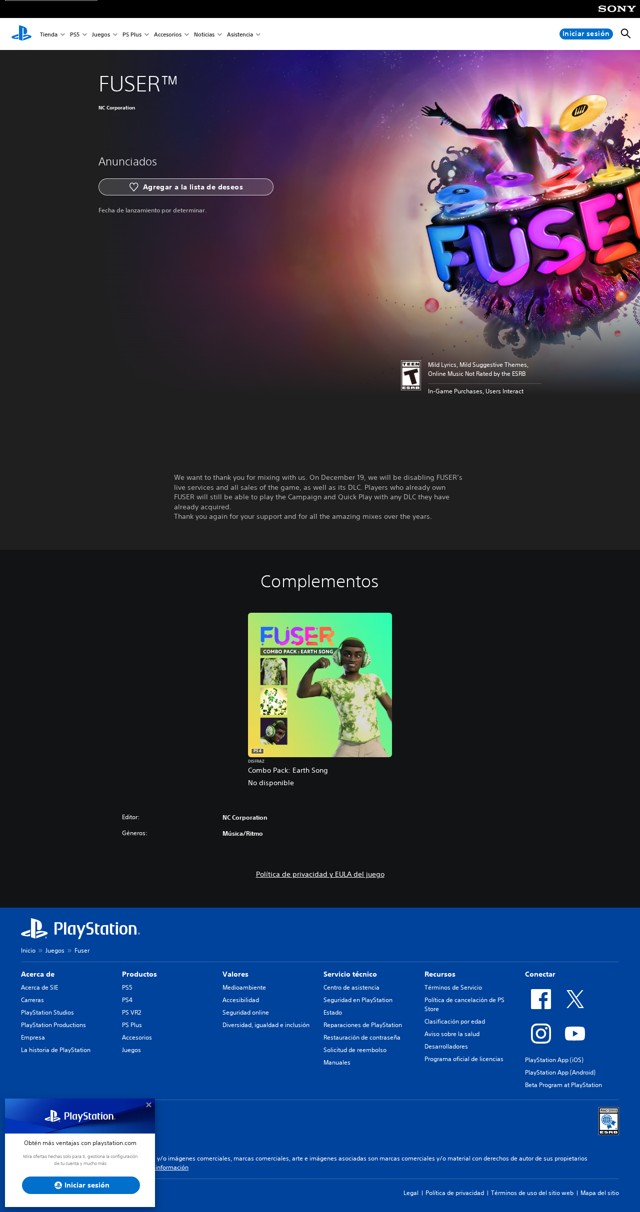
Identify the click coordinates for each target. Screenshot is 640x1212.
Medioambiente (244, 987)
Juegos (101, 34)
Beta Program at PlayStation (563, 1085)
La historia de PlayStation (55, 1050)
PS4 (127, 1000)
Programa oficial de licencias (464, 1059)
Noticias (204, 34)
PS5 (75, 34)
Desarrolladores (446, 1046)
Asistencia (240, 34)
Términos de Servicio (453, 987)
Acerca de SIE (39, 987)
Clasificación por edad (454, 1021)
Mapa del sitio (599, 1193)
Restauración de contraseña (362, 1037)
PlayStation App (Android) (560, 1072)
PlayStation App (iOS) (554, 1060)
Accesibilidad (240, 1000)
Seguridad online (245, 1012)
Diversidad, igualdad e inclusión (266, 1025)
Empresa (33, 1037)
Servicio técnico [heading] (350, 974)
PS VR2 (131, 1012)
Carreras (32, 1000)
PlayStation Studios (47, 1012)
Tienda (49, 34)
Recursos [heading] (440, 974)
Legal (411, 1193)
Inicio (28, 950)
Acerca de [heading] (37, 974)
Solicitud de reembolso (355, 1050)
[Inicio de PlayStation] (21, 33)
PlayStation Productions (53, 1025)
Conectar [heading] (540, 974)
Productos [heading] (139, 974)
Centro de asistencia (352, 987)
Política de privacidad (455, 1193)
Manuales (337, 1062)
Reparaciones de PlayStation (363, 1025)
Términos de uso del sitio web (532, 1193)
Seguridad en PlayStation (358, 1000)
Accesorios (168, 34)
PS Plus (132, 34)
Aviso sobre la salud (452, 1034)
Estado (333, 1012)
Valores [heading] (235, 974)
